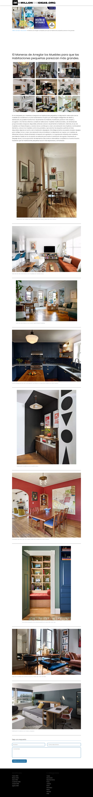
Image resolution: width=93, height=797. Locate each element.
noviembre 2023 (16, 782)
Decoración (49, 778)
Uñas (47, 793)
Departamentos (50, 780)
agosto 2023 (15, 785)
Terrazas (48, 791)
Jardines (48, 784)
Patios (48, 789)
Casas (48, 776)
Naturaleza (49, 787)
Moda (48, 785)
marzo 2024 (15, 776)
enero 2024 (15, 780)
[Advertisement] (46, 42)
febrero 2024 (15, 778)
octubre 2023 (15, 784)
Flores (48, 782)
